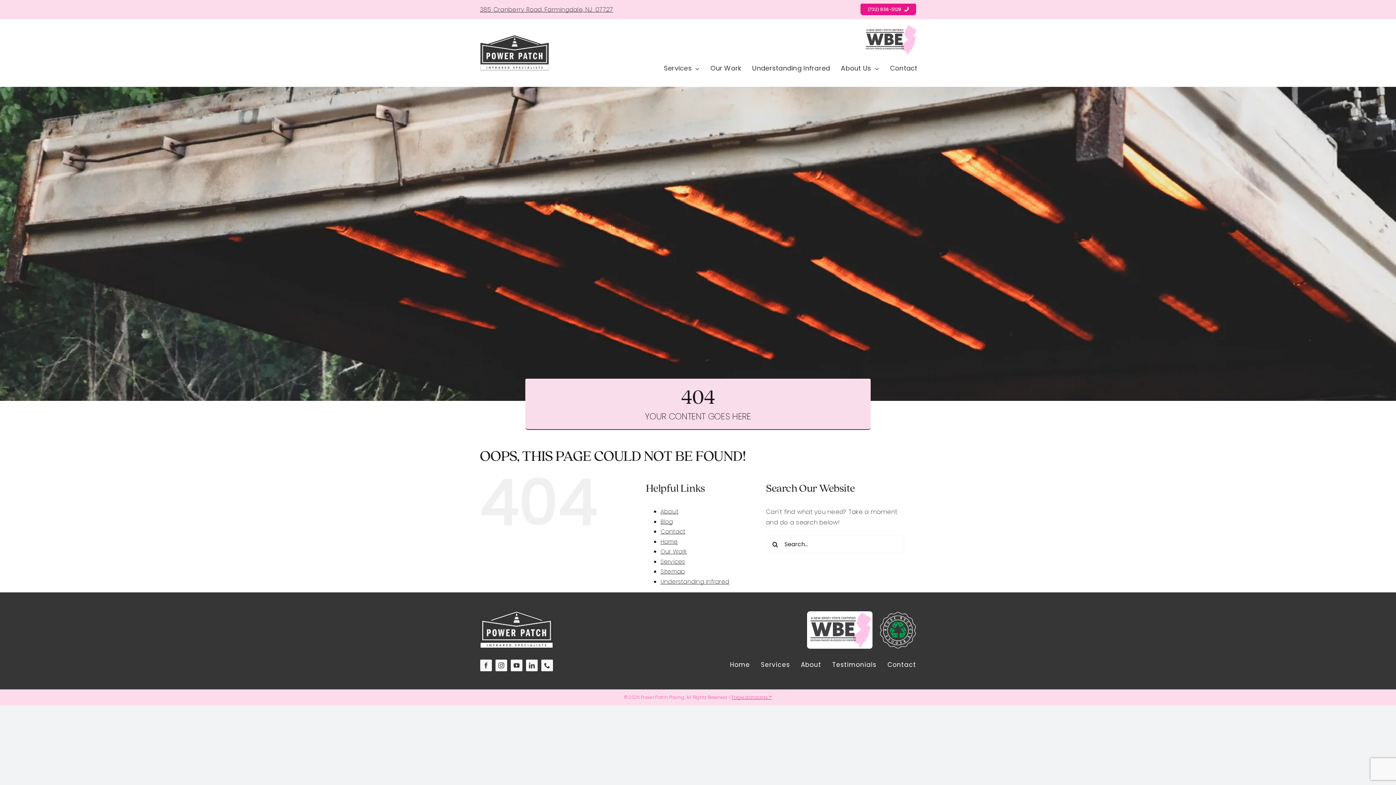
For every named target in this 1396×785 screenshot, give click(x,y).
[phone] (547, 665)
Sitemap (673, 571)
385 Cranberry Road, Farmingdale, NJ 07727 (546, 9)
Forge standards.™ (752, 697)
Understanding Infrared (695, 581)
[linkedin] (532, 665)
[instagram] (501, 665)
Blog (667, 522)
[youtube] (516, 665)
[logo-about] (514, 38)
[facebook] (486, 665)
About (669, 511)
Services (673, 561)
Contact (673, 531)
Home (669, 542)
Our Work (674, 551)
